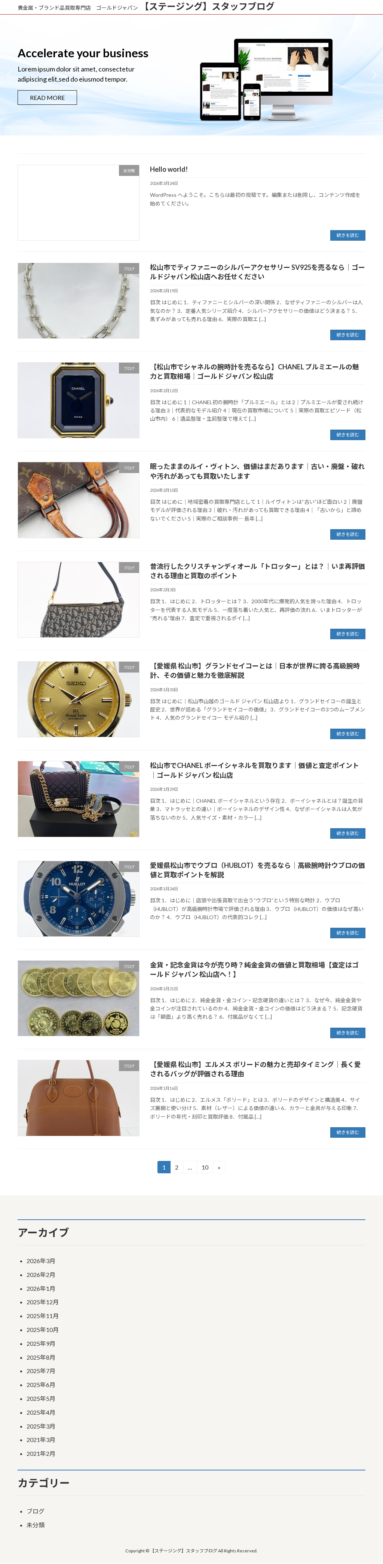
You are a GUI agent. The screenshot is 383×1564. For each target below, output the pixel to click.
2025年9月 (41, 1343)
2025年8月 (41, 1357)
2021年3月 (41, 1439)
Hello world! (169, 169)
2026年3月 (41, 1260)
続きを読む (348, 235)
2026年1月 (41, 1288)
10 (204, 1168)
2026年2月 (41, 1274)
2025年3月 (41, 1426)
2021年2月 (41, 1453)
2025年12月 (43, 1301)
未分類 (36, 1524)
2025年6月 (41, 1384)
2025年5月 (41, 1398)
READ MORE (47, 92)
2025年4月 (41, 1412)
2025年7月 (41, 1370)
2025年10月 (43, 1329)
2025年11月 (43, 1315)
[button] (374, 75)
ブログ (36, 1511)
